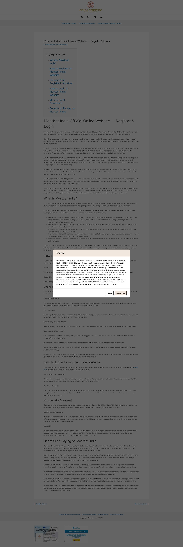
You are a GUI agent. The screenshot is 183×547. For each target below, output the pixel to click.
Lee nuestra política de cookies (106, 284)
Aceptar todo (120, 293)
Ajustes (109, 293)
